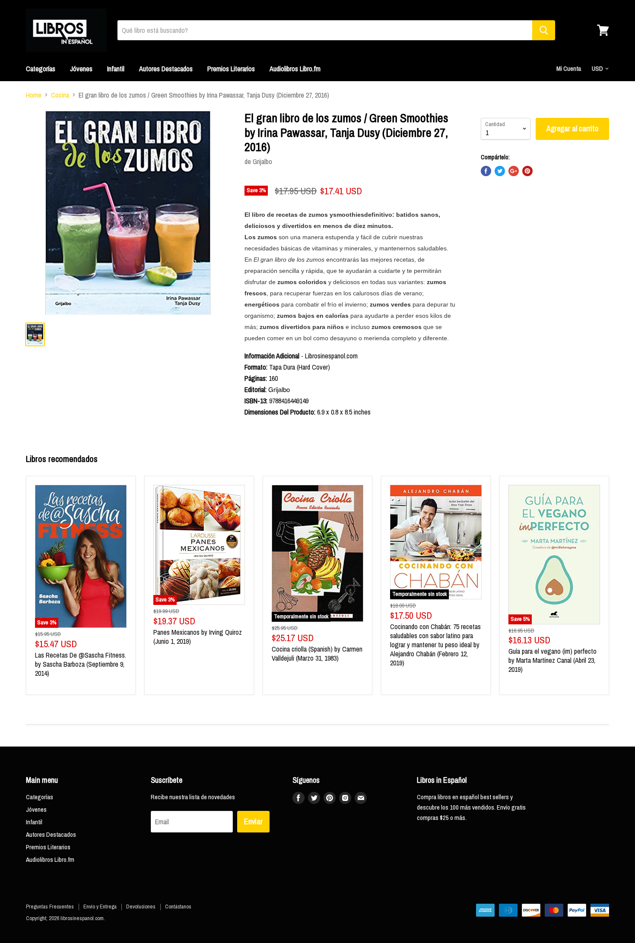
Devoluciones (141, 906)
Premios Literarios (231, 68)
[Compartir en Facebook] (486, 171)
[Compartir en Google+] (513, 171)
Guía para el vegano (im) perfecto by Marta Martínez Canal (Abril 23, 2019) (552, 660)
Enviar (253, 821)
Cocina (60, 95)
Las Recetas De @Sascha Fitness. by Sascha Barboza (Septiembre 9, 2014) (80, 664)
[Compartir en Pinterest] (527, 171)
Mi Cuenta (568, 68)
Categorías (40, 68)
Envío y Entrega (100, 906)
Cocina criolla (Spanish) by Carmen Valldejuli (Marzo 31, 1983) (317, 653)
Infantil (115, 68)
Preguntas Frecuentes (50, 906)
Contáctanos (178, 906)
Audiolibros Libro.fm (295, 68)
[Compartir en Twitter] (500, 171)
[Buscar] (543, 30)
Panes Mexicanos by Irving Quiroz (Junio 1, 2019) (197, 636)
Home (33, 95)
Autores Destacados (166, 68)
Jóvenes (81, 68)
